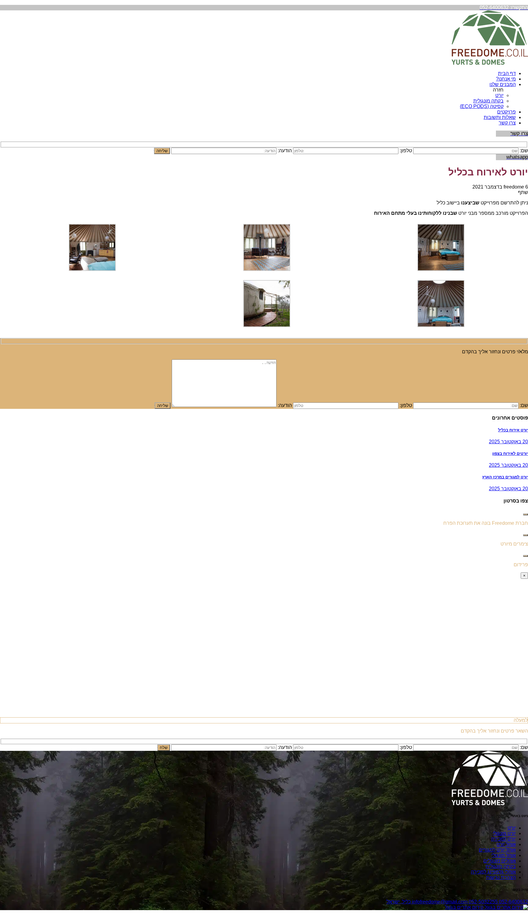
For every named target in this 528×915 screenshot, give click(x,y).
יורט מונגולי (504, 833)
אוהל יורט (506, 844)
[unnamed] (266, 269)
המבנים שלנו (503, 84)
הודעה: (285, 150)
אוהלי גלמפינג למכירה (493, 871)
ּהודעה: (285, 405)
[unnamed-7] (266, 325)
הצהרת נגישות (501, 877)
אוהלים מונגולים (499, 860)
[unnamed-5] (440, 325)
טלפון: (406, 150)
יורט (499, 95)
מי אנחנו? (506, 78)
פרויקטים (506, 111)
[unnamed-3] (440, 269)
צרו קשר (507, 122)
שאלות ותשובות (500, 117)
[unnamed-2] (92, 269)
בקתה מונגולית (488, 100)
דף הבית (507, 73)
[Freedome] (490, 63)
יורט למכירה (503, 838)
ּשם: (524, 150)
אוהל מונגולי (503, 855)
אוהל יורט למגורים (497, 849)
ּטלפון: (406, 405)
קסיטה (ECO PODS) (482, 106)
